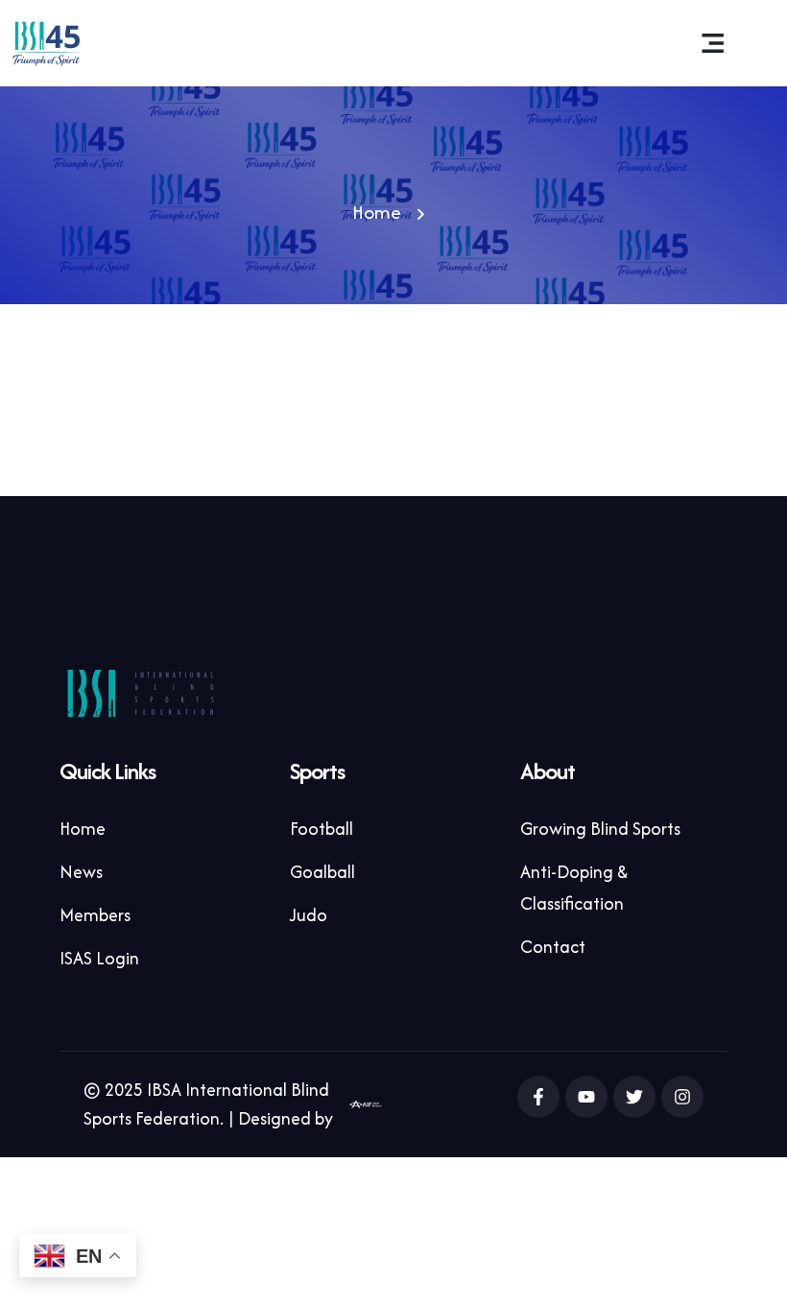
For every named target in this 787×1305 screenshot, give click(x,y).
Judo (308, 915)
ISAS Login (99, 958)
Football (321, 829)
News (81, 872)
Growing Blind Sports (600, 829)
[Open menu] (713, 43)
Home (376, 211)
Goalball (322, 872)
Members (95, 915)
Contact (552, 947)
